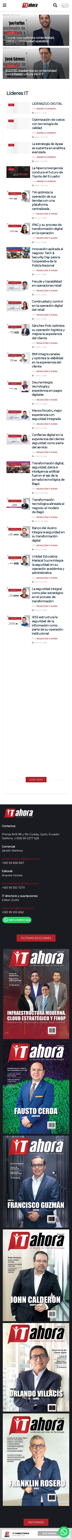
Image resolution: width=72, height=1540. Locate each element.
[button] (63, 1531)
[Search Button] (55, 5)
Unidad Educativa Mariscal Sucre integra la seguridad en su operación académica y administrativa (48, 565)
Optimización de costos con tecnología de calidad (48, 124)
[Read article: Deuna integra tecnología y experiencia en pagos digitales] (18, 386)
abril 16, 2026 (41, 707)
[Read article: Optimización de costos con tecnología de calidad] (18, 124)
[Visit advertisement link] (36, 1534)
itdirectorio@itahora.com (18, 908)
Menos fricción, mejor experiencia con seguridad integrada (47, 415)
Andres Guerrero (46, 108)
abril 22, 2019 (41, 185)
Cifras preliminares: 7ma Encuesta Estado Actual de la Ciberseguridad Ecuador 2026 (48, 658)
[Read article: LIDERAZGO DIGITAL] (18, 108)
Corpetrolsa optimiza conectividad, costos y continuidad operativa (30, 39)
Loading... (36, 779)
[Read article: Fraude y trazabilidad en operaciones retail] (18, 285)
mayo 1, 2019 (40, 113)
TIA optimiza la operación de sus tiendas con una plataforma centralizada (44, 201)
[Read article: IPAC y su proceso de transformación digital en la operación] (18, 229)
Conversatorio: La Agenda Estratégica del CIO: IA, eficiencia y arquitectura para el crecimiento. (48, 723)
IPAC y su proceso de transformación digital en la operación (47, 229)
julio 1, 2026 (40, 218)
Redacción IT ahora (47, 214)
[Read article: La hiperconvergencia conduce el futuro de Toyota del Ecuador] (18, 172)
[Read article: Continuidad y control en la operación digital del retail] (18, 305)
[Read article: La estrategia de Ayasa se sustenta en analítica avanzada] (18, 148)
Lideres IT (12, 33)
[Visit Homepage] (29, 5)
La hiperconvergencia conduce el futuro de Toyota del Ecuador (47, 172)
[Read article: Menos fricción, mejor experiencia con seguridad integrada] (18, 414)
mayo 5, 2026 (40, 549)
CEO (11, 105)
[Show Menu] (4, 5)
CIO (11, 121)
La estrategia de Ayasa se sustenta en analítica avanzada (48, 148)
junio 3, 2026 (40, 347)
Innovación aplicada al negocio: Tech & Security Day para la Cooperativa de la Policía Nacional (47, 257)
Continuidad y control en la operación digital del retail (47, 305)
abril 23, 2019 (40, 137)
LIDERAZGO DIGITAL (47, 103)
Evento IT (14, 683)
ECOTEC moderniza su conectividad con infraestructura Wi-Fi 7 (31, 72)
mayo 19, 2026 (41, 493)
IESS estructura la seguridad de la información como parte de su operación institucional (47, 625)
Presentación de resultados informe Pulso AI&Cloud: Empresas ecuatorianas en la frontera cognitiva (49, 690)
